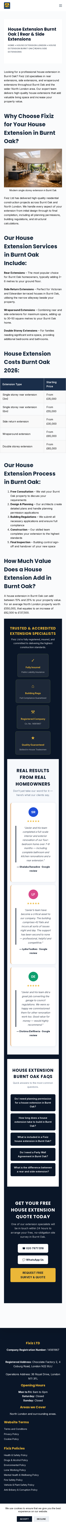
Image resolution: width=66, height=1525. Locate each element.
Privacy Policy (11, 1434)
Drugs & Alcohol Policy (16, 1460)
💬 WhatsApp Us (33, 1259)
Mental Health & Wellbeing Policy (21, 1475)
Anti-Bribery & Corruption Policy (20, 1489)
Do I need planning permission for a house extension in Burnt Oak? (33, 1102)
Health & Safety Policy (15, 1455)
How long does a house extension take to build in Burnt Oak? (33, 1121)
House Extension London (31, 45)
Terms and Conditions (15, 1429)
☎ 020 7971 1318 (33, 1248)
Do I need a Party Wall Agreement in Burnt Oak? (33, 1154)
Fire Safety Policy (13, 1480)
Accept (24, 1519)
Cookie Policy (11, 1439)
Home (11, 45)
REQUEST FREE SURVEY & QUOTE (33, 1275)
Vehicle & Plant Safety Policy (19, 1484)
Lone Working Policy (15, 1470)
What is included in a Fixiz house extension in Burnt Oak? (33, 1139)
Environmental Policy (15, 1465)
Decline (41, 1519)
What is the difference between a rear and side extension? (33, 1169)
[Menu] (60, 5)
